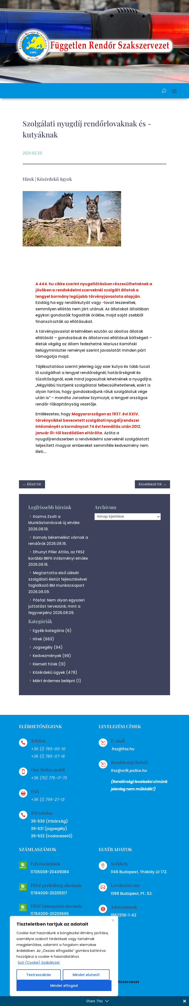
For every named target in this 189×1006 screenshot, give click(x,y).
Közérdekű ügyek (54, 179)
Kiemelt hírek (45, 664)
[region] (64, 956)
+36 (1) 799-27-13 (47, 799)
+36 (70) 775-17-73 (49, 778)
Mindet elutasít (86, 974)
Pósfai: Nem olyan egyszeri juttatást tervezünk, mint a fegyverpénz (56, 606)
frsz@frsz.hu (123, 748)
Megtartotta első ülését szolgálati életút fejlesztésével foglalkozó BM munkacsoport (57, 579)
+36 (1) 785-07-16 (48, 756)
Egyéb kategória (48, 630)
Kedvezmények (47, 655)
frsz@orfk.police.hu (129, 770)
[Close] (113, 920)
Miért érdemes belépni (54, 680)
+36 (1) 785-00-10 (48, 748)
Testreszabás (38, 974)
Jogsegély (43, 647)
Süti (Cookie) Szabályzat (39, 962)
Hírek (28, 179)
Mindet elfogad (64, 985)
